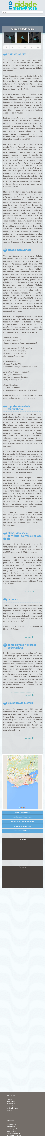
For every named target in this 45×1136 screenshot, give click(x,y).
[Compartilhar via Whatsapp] (25, 47)
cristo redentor (11, 1124)
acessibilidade (11, 1101)
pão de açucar (11, 1126)
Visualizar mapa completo (22, 812)
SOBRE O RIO (11, 1095)
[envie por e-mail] (31, 47)
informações (10, 1106)
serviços (9, 1110)
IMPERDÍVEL (10, 1120)
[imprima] (38, 47)
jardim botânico (11, 1131)
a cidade (9, 1099)
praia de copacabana (13, 1129)
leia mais (27, 591)
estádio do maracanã (13, 1133)
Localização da (22, 830)
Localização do (22, 817)
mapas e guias (11, 1103)
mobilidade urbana (12, 1108)
